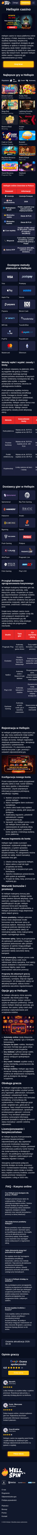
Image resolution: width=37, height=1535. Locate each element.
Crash (23, 80)
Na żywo (15, 80)
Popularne (5, 80)
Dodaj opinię (18, 1373)
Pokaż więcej (18, 1454)
